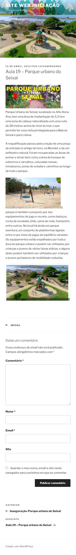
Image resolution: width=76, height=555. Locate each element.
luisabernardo (49, 66)
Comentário (15, 360)
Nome (10, 411)
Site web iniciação (33, 5)
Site (8, 449)
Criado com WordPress (19, 546)
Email (10, 430)
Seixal (16, 325)
